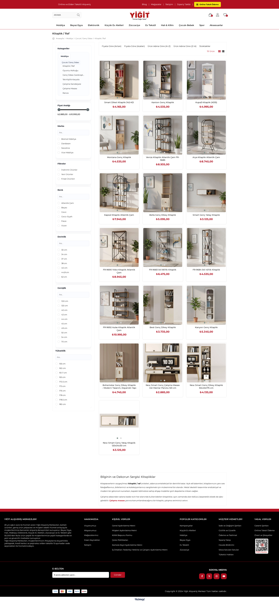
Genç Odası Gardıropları (73, 75)
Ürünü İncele (122, 93)
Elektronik (93, 25)
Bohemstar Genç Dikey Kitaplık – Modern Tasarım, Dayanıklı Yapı (119, 386)
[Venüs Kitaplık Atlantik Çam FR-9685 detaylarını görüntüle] (162, 135)
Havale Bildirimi (226, 545)
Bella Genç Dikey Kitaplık (162, 215)
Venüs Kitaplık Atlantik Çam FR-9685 (162, 159)
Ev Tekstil (150, 25)
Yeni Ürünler (67, 174)
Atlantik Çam (67, 203)
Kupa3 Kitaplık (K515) (206, 102)
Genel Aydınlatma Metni (123, 525)
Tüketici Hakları (226, 554)
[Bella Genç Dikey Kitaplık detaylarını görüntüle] (162, 192)
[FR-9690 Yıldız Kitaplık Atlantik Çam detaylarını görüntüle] (119, 247)
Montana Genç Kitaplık (119, 157)
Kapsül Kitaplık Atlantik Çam (119, 215)
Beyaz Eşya (76, 25)
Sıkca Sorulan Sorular (229, 550)
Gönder (117, 575)
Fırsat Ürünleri (68, 179)
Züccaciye (134, 25)
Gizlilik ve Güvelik (227, 530)
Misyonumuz (90, 530)
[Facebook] (202, 576)
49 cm (64, 328)
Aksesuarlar (216, 25)
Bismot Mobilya (68, 139)
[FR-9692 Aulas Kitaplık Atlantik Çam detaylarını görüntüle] (119, 305)
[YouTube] (224, 576)
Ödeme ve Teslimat (228, 535)
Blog (144, 4)
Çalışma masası (117, 500)
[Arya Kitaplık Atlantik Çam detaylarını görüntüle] (206, 135)
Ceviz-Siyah (66, 216)
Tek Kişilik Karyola (71, 79)
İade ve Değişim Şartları (230, 525)
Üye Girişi (217, 15)
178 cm (62, 395)
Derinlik (62, 237)
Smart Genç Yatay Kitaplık (206, 215)
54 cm (64, 337)
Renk (60, 190)
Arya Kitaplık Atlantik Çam (206, 157)
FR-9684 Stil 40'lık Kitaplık (206, 269)
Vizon (64, 225)
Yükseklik (60, 351)
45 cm (64, 323)
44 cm (64, 319)
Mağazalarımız (91, 535)
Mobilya (60, 25)
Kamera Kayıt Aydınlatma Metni (127, 545)
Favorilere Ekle (115, 93)
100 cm (64, 301)
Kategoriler (63, 48)
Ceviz (63, 212)
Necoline (65, 148)
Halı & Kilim (167, 25)
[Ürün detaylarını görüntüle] (219, 51)
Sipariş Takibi (184, 4)
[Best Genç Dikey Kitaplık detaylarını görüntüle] (162, 305)
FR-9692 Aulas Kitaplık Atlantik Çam (119, 329)
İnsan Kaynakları (92, 540)
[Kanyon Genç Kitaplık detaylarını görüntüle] (206, 305)
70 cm (64, 341)
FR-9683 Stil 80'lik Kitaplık (162, 269)
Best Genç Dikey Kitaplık (163, 327)
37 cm (64, 259)
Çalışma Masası (70, 88)
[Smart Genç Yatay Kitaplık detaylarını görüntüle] (206, 192)
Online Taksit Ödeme (209, 4)
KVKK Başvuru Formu (122, 535)
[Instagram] (216, 576)
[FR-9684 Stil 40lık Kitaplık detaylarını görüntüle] (206, 247)
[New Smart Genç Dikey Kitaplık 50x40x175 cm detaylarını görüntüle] (206, 362)
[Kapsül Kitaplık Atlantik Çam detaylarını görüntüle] (119, 192)
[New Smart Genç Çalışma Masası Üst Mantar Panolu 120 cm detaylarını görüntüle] (162, 362)
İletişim (169, 4)
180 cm (62, 404)
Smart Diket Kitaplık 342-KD (119, 102)
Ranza (66, 93)
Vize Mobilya (67, 152)
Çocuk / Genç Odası (70, 62)
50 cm (64, 332)
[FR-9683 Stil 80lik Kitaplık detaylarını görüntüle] (162, 247)
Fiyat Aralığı (64, 105)
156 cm (62, 364)
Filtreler (62, 164)
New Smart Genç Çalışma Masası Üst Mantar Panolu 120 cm (163, 386)
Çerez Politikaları (120, 540)
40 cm (64, 268)
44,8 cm (65, 272)
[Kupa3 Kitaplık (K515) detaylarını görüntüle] (206, 80)
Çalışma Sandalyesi (72, 84)
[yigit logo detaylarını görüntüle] (139, 15)
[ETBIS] (261, 546)
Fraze (63, 221)
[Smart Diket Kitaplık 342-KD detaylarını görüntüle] (119, 80)
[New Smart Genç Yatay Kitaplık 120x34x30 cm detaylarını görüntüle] (119, 420)
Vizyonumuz (90, 525)
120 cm (64, 305)
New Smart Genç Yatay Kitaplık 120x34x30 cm (119, 444)
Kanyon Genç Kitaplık (206, 327)
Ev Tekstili (184, 545)
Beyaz (64, 207)
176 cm (62, 391)
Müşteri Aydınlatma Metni (124, 530)
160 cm (62, 368)
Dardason (66, 143)
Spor (201, 25)
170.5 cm (63, 382)
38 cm (64, 263)
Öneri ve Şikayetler (263, 535)
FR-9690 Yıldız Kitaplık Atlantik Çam (119, 271)
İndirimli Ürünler (69, 170)
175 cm (62, 386)
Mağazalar (156, 4)
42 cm (64, 314)
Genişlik (62, 288)
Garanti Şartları (261, 525)
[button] (117, 97)
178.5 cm (63, 400)
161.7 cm (63, 373)
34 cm (64, 254)
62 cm (64, 277)
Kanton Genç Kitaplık (163, 102)
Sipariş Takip (225, 540)
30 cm (64, 250)
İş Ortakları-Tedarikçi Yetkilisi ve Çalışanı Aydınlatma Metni (140, 550)
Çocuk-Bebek (186, 25)
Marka (61, 126)
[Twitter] (209, 576)
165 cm (62, 377)
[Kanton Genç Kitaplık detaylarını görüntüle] (162, 80)
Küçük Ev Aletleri (114, 25)
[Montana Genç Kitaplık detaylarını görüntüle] (119, 135)
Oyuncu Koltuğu (70, 70)
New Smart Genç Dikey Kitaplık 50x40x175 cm (206, 386)
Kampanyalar (186, 525)
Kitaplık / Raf (69, 66)
